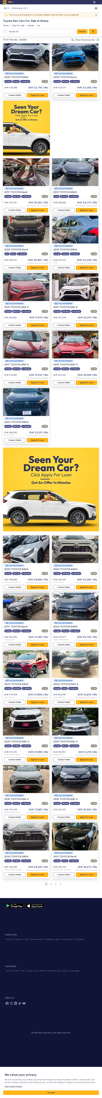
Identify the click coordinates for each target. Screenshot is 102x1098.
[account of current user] (96, 8)
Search (82, 31)
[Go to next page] (60, 884)
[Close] (96, 15)
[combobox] (12, 2)
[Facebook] (7, 1003)
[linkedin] (15, 1003)
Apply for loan (37, 95)
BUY (7, 8)
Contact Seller (14, 95)
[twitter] (20, 1003)
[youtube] (24, 1003)
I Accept (51, 1093)
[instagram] (11, 1003)
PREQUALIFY (20, 8)
